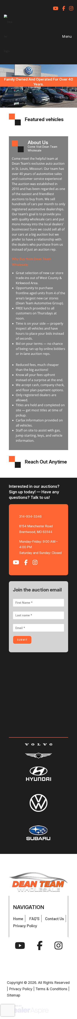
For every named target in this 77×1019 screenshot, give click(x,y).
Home (18, 918)
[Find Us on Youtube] (55, 8)
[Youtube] (20, 946)
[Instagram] (58, 946)
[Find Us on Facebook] (63, 8)
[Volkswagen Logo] (38, 803)
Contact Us (54, 918)
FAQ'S (34, 918)
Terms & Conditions (51, 989)
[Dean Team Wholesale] (38, 882)
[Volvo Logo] (38, 744)
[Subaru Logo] (38, 833)
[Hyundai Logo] (38, 773)
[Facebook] (40, 946)
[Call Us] (36, 8)
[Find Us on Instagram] (71, 8)
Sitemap (13, 995)
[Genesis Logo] (38, 755)
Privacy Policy (25, 925)
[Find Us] (46, 8)
